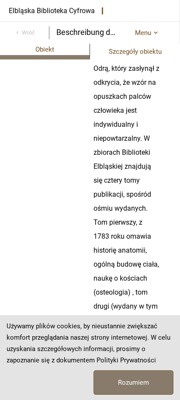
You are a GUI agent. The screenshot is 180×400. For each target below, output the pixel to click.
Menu (143, 33)
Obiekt (44, 49)
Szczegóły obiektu (135, 52)
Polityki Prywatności (126, 360)
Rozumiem (133, 382)
